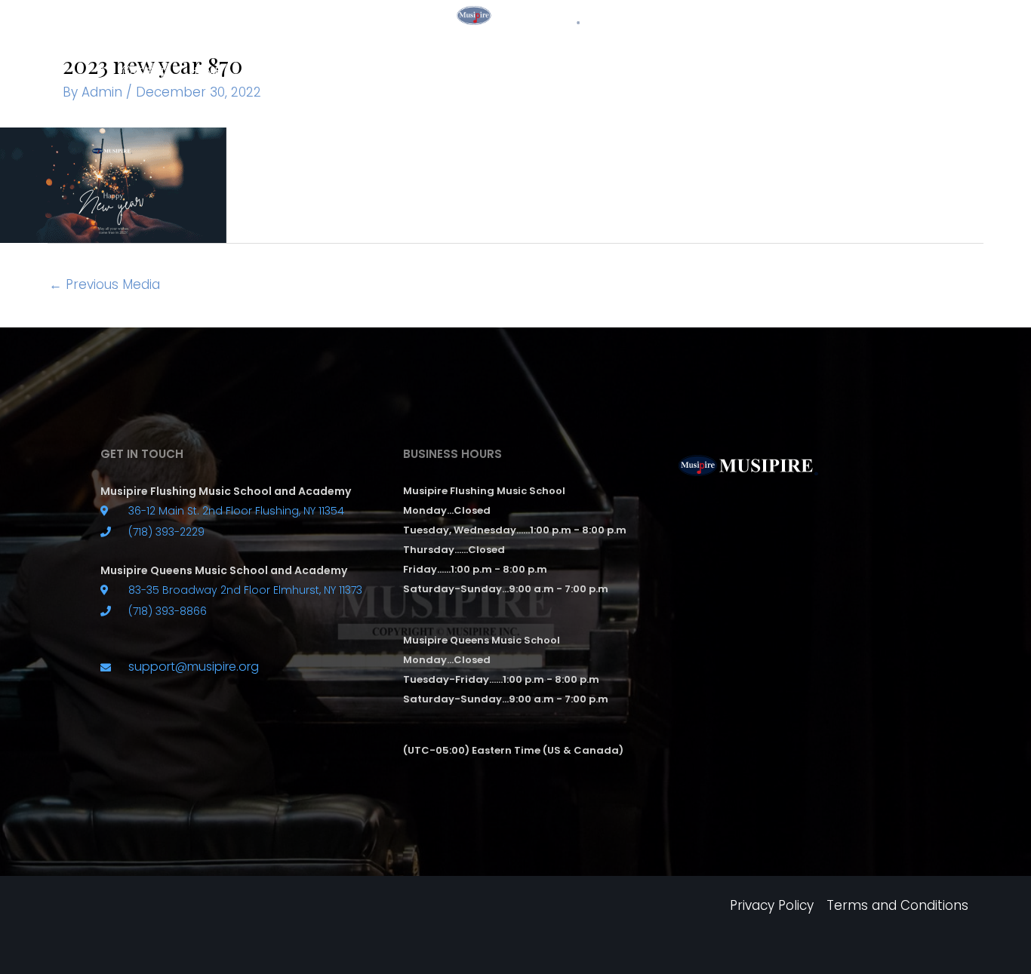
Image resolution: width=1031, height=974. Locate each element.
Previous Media (104, 284)
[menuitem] (144, 71)
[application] (427, 70)
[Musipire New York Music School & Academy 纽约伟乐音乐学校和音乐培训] (515, 14)
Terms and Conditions (897, 905)
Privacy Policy (772, 905)
